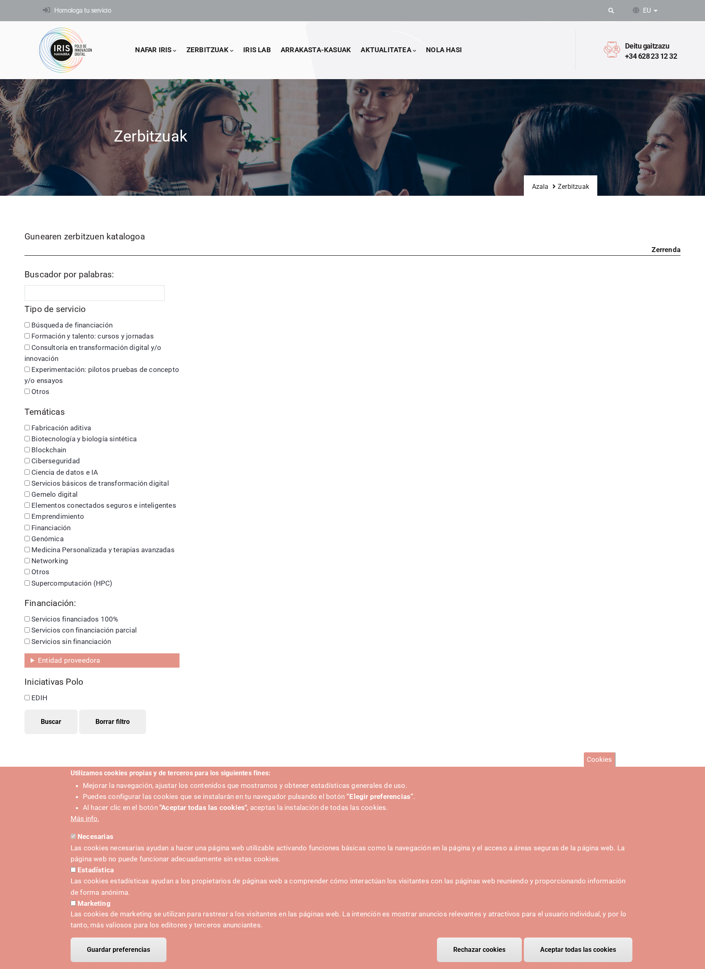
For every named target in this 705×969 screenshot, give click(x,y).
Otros (40, 391)
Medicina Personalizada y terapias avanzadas (103, 550)
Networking (49, 561)
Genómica (47, 539)
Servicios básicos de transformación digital (100, 483)
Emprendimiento (57, 516)
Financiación (51, 528)
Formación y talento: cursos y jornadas (92, 336)
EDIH (39, 698)
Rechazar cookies (479, 950)
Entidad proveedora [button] (69, 660)
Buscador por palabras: (69, 274)
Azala (540, 186)
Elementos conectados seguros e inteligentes (103, 505)
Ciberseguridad (55, 461)
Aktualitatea (386, 50)
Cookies (599, 759)
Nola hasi (444, 50)
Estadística (96, 870)
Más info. (85, 818)
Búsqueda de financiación (72, 325)
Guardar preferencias (118, 950)
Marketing (94, 903)
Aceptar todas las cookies (578, 950)
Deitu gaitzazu (647, 46)
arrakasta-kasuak (316, 50)
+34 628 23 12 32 (651, 56)
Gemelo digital (54, 494)
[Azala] (66, 50)
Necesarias (95, 836)
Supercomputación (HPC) (71, 583)
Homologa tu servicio (82, 10)
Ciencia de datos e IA (64, 472)
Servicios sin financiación (71, 641)
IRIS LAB (257, 50)
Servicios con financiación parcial (84, 630)
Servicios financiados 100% (74, 619)
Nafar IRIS (153, 50)
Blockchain (48, 450)
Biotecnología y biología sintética (84, 439)
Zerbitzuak (207, 50)
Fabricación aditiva (61, 428)
